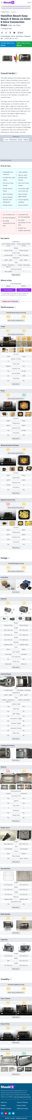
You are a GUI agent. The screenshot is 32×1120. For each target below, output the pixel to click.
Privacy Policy (21, 1105)
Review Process (6, 1108)
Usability (25, 139)
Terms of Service (22, 1102)
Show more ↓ (16, 275)
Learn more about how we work (22, 1097)
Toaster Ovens (5, 12)
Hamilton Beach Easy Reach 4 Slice (12, 43)
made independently (20, 6)
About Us (4, 1102)
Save (21, 32)
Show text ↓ (16, 384)
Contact (3, 1105)
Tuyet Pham (19, 36)
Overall (6, 139)
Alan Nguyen (6, 36)
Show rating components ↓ (16, 320)
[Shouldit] (16, 1087)
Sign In (29, 2)
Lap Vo (13, 36)
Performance (13, 139)
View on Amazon (8, 290)
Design (20, 139)
